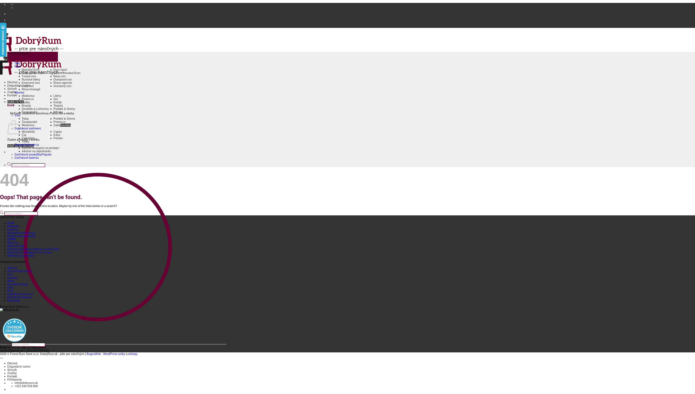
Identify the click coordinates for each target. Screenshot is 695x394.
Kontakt (12, 95)
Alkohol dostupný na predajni (40, 147)
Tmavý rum (29, 76)
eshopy (133, 353)
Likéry (57, 95)
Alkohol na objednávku (36, 151)
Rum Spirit (60, 69)
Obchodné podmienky (21, 232)
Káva (56, 134)
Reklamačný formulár (21, 255)
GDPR (11, 239)
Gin (55, 99)
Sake (56, 125)
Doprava (12, 229)
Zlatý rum (28, 86)
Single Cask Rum (33, 73)
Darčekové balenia (26, 157)
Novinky (12, 277)
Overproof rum (62, 79)
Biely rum (59, 76)
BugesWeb (94, 353)
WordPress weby (114, 353)
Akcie (10, 281)
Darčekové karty (17, 284)
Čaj (24, 134)
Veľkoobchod (15, 245)
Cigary (57, 131)
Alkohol (19, 92)
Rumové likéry (31, 79)
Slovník (12, 88)
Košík (10, 223)
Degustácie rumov (19, 366)
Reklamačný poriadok (21, 236)
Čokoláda (28, 138)
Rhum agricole (62, 82)
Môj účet (12, 242)
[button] (15, 101)
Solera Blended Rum (66, 73)
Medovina (28, 95)
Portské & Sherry (64, 108)
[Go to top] (1, 358)
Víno (17, 115)
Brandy (26, 105)
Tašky (25, 141)
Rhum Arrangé (31, 89)
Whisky (58, 112)
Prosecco (28, 99)
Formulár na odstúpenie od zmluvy (29, 252)
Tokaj (25, 118)
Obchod (12, 82)
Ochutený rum (62, 86)
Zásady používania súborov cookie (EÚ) (33, 249)
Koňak (57, 102)
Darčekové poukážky (27, 154)
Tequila (58, 105)
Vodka (26, 102)
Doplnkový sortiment (27, 128)
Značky (12, 373)
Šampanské (29, 112)
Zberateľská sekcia (26, 144)
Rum (17, 66)
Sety (17, 63)
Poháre (58, 138)
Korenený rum (31, 82)
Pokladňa (13, 226)
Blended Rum (30, 69)
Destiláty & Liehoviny (35, 108)
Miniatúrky (28, 131)
